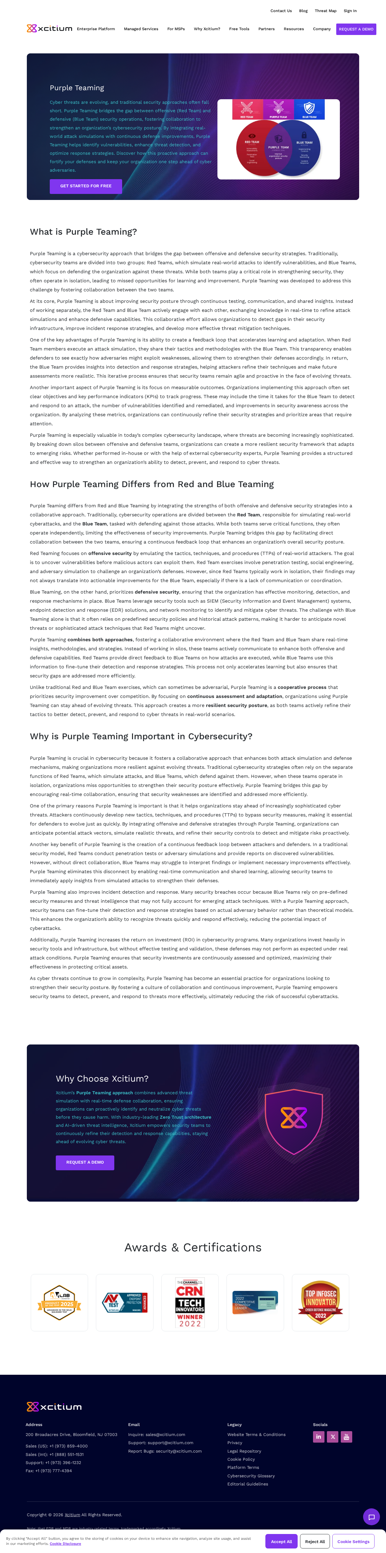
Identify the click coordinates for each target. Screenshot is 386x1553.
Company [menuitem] (322, 29)
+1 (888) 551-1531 (66, 1454)
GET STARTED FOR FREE (86, 185)
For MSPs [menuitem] (176, 29)
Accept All (281, 1541)
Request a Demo (356, 29)
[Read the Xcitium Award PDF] (255, 1302)
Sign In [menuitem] (350, 10)
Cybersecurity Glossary (251, 1475)
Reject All (315, 1541)
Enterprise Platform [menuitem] (96, 29)
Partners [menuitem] (266, 29)
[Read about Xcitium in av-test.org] (124, 1302)
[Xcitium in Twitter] (332, 1437)
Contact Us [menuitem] (281, 10)
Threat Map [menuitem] (326, 10)
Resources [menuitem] (294, 29)
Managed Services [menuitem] (141, 29)
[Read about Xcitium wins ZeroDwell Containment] (320, 1302)
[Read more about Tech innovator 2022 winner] (190, 1302)
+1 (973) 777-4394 (53, 1470)
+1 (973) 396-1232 (63, 1462)
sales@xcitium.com (165, 1434)
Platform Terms (243, 1467)
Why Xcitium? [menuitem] (207, 29)
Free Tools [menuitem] (239, 29)
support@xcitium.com (170, 1442)
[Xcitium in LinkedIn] (318, 1437)
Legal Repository (244, 1451)
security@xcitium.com (179, 1451)
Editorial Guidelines (247, 1484)
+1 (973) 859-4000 (68, 1446)
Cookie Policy (241, 1459)
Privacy (234, 1442)
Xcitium (72, 1514)
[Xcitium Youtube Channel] (346, 1437)
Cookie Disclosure (65, 1544)
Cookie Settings (353, 1541)
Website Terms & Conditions (256, 1434)
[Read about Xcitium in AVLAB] (59, 1302)
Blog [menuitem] (303, 10)
